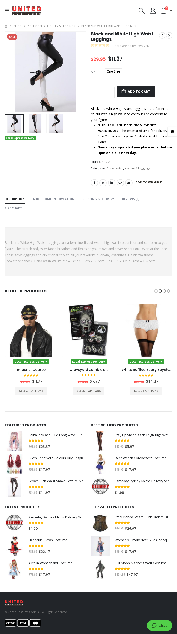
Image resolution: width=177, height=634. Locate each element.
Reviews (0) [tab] (130, 199)
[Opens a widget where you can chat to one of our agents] (159, 626)
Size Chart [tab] (13, 208)
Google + (120, 182)
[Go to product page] (14, 441)
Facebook (94, 182)
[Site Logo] (26, 10)
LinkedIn (111, 182)
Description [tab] (15, 199)
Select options (31, 391)
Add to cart (139, 91)
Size (94, 72)
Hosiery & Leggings (137, 168)
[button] (8, 11)
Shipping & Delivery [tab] (98, 199)
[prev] (162, 35)
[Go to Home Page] (6, 26)
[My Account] (153, 11)
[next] (169, 35)
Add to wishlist (149, 182)
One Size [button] (113, 71)
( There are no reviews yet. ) (131, 46)
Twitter (103, 182)
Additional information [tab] (53, 199)
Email (129, 182)
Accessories (115, 168)
